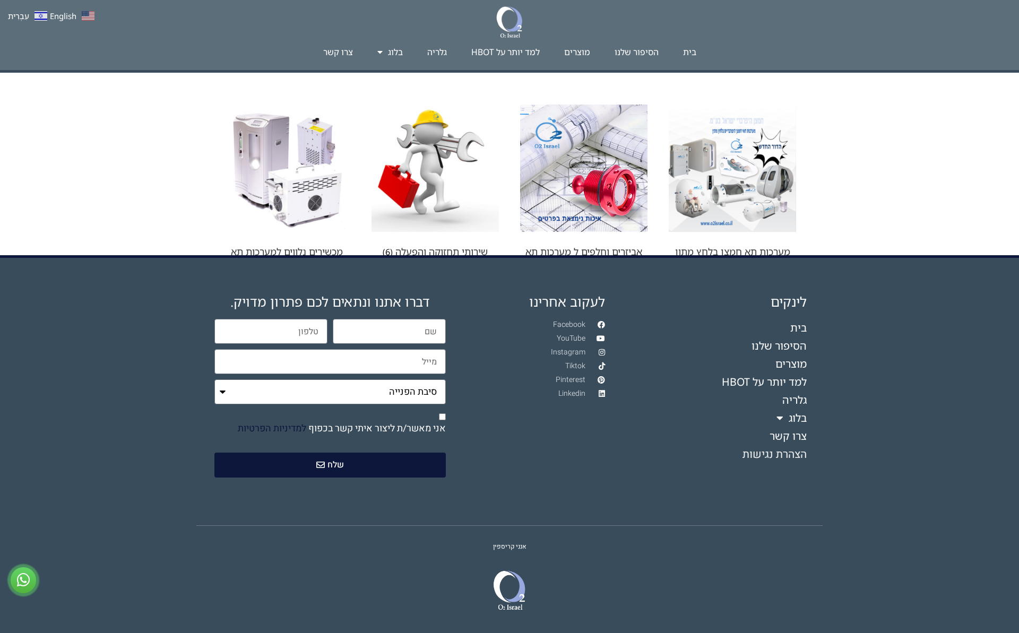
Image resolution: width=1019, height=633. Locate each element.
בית (689, 52)
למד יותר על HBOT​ (505, 52)
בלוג (395, 52)
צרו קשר (338, 52)
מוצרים (577, 52)
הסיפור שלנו (637, 52)
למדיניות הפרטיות (272, 428)
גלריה (437, 52)
